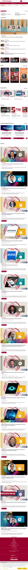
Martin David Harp (4, 266)
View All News (13, 536)
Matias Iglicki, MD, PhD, (5, 165)
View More (25, 88)
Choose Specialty (13, 3)
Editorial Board (14, 542)
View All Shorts (25, 65)
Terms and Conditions (14, 543)
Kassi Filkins (3, 479)
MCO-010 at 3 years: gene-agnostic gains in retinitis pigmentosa (6, 14)
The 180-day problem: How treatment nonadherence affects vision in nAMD (19, 14)
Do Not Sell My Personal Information (14, 545)
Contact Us (14, 544)
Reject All (25, 568)
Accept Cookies (19, 568)
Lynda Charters (4, 293)
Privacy (14, 540)
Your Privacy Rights (5, 568)
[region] (14, 566)
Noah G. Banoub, (4, 190)
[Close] (27, 564)
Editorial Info (14, 541)
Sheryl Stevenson (10, 165)
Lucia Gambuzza (9, 190)
